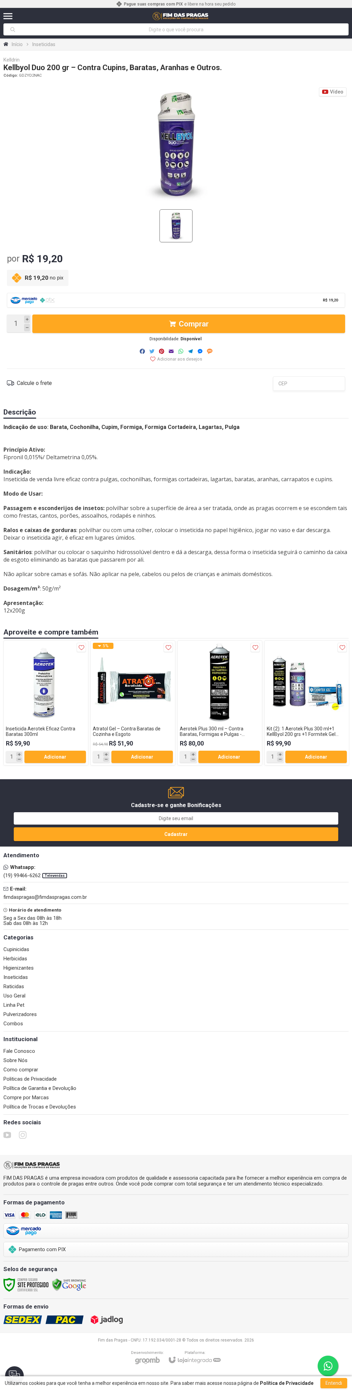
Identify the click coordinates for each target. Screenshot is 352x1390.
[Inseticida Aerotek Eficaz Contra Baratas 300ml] (46, 703)
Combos (13, 1024)
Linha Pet (13, 1005)
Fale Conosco (19, 1051)
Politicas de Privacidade (30, 1079)
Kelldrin (11, 60)
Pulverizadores (20, 1014)
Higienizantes (18, 968)
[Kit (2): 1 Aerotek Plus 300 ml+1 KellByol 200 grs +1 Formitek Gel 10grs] (307, 703)
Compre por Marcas (26, 1097)
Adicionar (55, 757)
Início (17, 44)
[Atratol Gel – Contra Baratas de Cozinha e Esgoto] (133, 703)
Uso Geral (14, 996)
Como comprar (20, 1070)
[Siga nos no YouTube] (7, 1135)
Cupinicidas (16, 949)
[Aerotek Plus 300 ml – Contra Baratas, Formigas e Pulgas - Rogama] (220, 703)
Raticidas (13, 986)
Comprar (194, 324)
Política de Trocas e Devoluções (39, 1107)
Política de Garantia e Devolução (39, 1088)
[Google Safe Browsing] (69, 1284)
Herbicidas (15, 959)
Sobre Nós (15, 1060)
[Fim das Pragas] (180, 16)
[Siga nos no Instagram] (22, 1135)
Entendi (334, 1383)
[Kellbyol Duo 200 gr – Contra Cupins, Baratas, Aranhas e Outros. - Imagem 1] (176, 225)
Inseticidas (43, 44)
